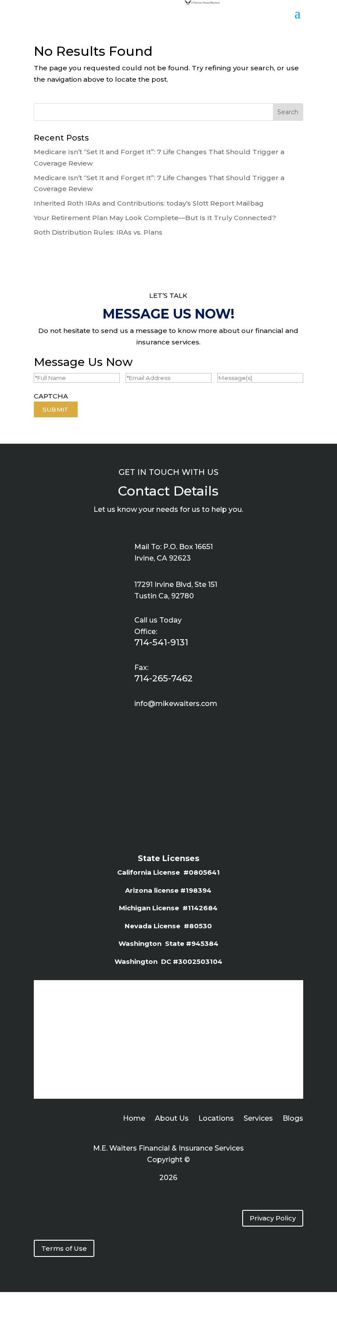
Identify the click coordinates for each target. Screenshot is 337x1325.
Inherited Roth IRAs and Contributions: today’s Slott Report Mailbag (149, 203)
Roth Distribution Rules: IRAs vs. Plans (98, 232)
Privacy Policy (273, 1218)
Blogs (293, 1118)
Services (258, 1118)
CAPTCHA (51, 396)
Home (134, 1118)
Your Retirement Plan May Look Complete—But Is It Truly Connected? (155, 218)
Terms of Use (64, 1248)
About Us (172, 1118)
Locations (216, 1118)
